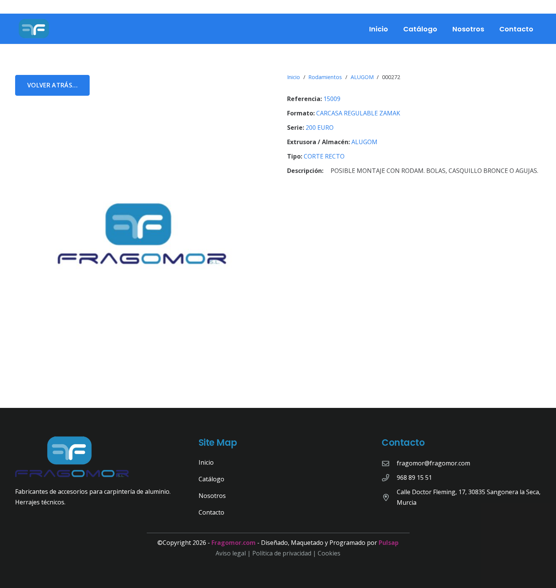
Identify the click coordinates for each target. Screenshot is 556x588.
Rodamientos (325, 77)
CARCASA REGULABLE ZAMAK (358, 113)
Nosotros (212, 496)
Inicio (293, 77)
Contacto (211, 512)
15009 (331, 99)
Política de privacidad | (285, 553)
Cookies (329, 553)
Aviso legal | (234, 553)
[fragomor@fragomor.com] (389, 463)
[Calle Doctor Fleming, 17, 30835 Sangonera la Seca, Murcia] (389, 497)
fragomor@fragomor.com (433, 463)
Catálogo (211, 479)
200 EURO (320, 127)
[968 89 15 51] (389, 477)
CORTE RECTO (324, 156)
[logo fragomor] (34, 29)
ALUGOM (362, 77)
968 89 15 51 (414, 477)
